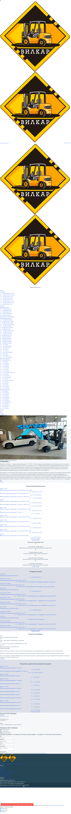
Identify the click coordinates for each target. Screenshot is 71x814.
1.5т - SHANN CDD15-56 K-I (6, 299)
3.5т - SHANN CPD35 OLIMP (7, 330)
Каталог (1, 290)
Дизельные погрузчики (5, 358)
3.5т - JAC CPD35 (4, 355)
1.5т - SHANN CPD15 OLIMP (6, 321)
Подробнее (2, 658)
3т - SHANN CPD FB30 (5, 329)
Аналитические (4, 810)
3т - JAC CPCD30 (4, 369)
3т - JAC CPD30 (4, 354)
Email (1, 743)
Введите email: (3, 794)
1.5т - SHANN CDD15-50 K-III (7, 301)
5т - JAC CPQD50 (4, 403)
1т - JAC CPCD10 (4, 361)
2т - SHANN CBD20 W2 (5, 312)
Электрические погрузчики (5, 318)
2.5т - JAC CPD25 (4, 351)
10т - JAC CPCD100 (4, 386)
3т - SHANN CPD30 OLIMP (6, 327)
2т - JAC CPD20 (4, 349)
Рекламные (3, 811)
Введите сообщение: (4, 799)
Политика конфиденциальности (7, 764)
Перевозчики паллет (4, 307)
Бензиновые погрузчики (5, 389)
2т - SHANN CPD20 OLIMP (6, 323)
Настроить (11, 807)
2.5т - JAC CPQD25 (5, 397)
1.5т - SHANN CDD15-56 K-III (7, 302)
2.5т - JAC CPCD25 (4, 368)
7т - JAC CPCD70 (4, 383)
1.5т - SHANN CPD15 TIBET (6, 319)
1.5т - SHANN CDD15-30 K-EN (7, 293)
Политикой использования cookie (57, 805)
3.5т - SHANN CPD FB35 (6, 332)
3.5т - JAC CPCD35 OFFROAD (7, 372)
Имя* (1, 736)
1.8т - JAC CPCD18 (4, 364)
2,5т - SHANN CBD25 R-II (6, 313)
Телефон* (2, 739)
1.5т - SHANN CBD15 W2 (6, 309)
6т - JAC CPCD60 (4, 382)
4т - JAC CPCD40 (4, 374)
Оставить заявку (35, 566)
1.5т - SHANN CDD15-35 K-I (6, 298)
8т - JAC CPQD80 (4, 408)
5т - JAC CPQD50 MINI (5, 402)
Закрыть (2, 802)
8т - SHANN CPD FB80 (5, 340)
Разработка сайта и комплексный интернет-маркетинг (11, 786)
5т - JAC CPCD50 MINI (5, 377)
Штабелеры (2, 292)
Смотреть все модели (35, 538)
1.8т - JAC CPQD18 (4, 394)
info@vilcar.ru (3, 414)
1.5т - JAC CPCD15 (4, 363)
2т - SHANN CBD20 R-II (5, 310)
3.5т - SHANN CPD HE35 (6, 333)
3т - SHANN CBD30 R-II (5, 315)
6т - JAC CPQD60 (4, 405)
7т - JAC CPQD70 (4, 406)
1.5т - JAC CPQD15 (4, 392)
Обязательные (4, 808)
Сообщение (2, 746)
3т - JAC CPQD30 (4, 399)
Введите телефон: (4, 793)
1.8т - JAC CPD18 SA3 (5, 347)
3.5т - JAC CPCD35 (4, 371)
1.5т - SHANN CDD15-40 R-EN (7, 295)
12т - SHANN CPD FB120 (6, 343)
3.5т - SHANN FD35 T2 (5, 360)
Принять (2, 807)
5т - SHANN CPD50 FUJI (6, 335)
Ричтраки (2, 306)
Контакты (2, 413)
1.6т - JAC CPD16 (4, 344)
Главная (1, 409)
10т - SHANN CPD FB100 (6, 341)
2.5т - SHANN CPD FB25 (6, 326)
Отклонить (6, 807)
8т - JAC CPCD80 (4, 385)
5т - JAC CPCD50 (4, 378)
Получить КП (33, 287)
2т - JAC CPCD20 (4, 366)
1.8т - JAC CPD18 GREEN (6, 346)
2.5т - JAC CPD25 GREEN (6, 352)
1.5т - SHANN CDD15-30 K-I (6, 296)
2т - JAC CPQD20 (4, 396)
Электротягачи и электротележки (7, 316)
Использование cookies (19, 764)
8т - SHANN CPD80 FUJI (6, 338)
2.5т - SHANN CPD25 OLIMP (7, 324)
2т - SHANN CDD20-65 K (6, 304)
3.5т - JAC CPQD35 (5, 400)
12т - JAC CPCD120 (4, 388)
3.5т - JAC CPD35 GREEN (6, 357)
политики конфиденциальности (42, 753)
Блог (1, 411)
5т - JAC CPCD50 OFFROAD (7, 380)
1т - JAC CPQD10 (4, 391)
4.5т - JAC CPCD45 (4, 375)
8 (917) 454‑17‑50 (67, 143)
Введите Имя (3, 791)
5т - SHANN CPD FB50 (5, 337)
